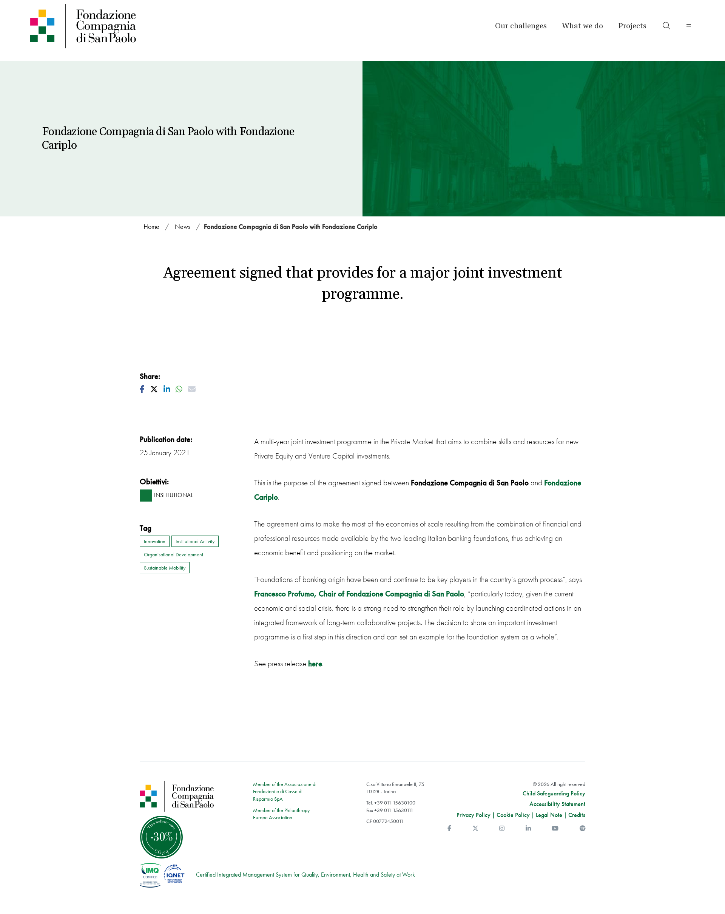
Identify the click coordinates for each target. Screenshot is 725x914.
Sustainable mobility (164, 567)
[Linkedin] (528, 828)
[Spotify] (583, 828)
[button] (520, 26)
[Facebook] (449, 828)
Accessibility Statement (557, 804)
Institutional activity (195, 541)
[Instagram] (501, 828)
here (315, 663)
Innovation (154, 541)
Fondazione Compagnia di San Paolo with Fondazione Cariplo (291, 226)
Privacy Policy (474, 815)
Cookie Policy (513, 815)
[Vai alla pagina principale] (110, 26)
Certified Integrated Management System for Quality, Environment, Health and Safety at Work (305, 874)
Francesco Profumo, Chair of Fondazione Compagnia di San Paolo (359, 593)
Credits (576, 815)
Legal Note (549, 815)
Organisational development (173, 554)
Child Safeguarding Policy (554, 793)
